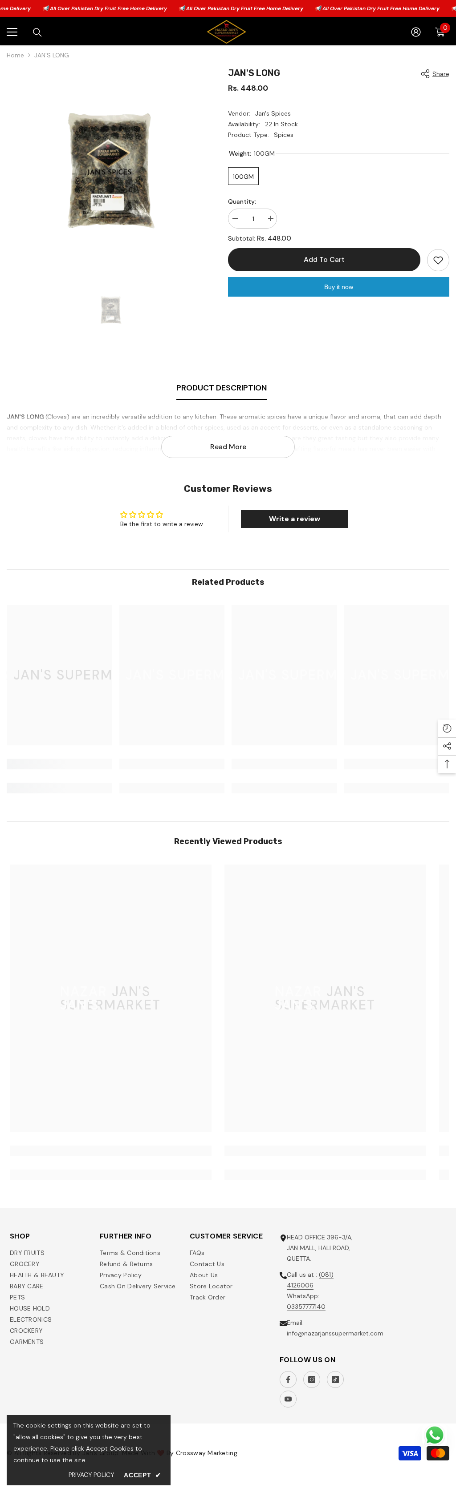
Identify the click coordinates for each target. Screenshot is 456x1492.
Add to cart (324, 259)
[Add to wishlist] (438, 260)
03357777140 (306, 1307)
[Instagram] (311, 1379)
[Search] (37, 32)
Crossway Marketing (206, 1453)
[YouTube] (288, 1399)
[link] (59, 764)
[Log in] (416, 32)
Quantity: (242, 201)
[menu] (12, 32)
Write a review (294, 518)
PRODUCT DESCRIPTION (221, 387)
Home (15, 55)
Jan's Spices (273, 113)
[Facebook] (288, 1379)
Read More (228, 446)
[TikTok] (335, 1379)
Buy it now (338, 286)
